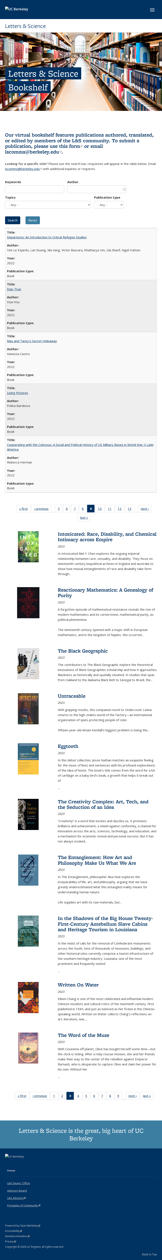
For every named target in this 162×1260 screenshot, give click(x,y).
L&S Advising (16, 1198)
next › (146, 509)
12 (121, 509)
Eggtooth (68, 746)
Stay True (14, 289)
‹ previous (42, 509)
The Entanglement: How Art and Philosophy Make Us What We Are (97, 860)
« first (25, 509)
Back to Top (149, 1254)
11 (111, 509)
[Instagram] (25, 1164)
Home (11, 1170)
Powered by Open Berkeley (22, 1225)
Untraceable (71, 696)
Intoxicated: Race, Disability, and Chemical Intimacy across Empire (107, 537)
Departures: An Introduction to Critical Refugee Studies (47, 237)
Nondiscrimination (17, 1236)
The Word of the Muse (83, 1035)
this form (71, 146)
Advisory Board (17, 1190)
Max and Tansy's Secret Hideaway (32, 341)
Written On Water (78, 984)
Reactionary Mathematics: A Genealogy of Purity (105, 592)
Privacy (10, 1241)
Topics (10, 197)
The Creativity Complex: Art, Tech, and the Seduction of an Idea (103, 804)
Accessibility (13, 1231)
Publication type (107, 197)
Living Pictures (17, 393)
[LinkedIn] (17, 1164)
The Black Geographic (83, 650)
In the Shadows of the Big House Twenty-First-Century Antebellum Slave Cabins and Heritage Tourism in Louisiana (105, 924)
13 (131, 509)
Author (72, 182)
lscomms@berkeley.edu (33, 151)
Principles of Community (23, 1205)
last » (85, 518)
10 (101, 509)
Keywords (13, 182)
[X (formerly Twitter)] (9, 1164)
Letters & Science (25, 26)
